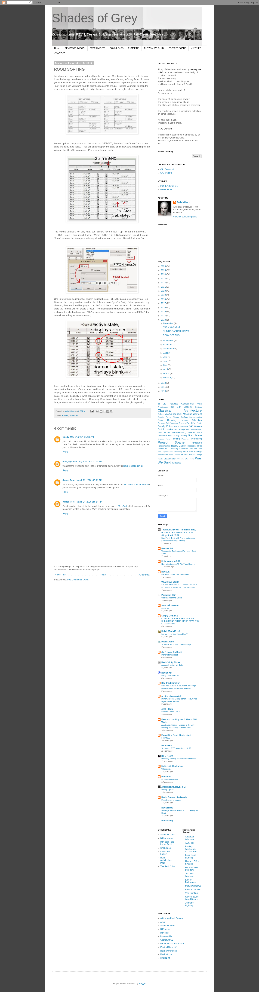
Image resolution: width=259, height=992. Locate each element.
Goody (66, 437)
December (168, 323)
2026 (163, 266)
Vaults (160, 459)
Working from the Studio (171, 598)
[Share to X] (104, 411)
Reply (65, 451)
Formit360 (165, 738)
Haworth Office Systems (192, 862)
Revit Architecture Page (166, 860)
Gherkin (198, 426)
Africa (199, 404)
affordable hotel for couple (136, 484)
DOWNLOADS (117, 48)
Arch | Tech (167, 709)
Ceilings (198, 407)
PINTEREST (166, 189)
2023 (163, 278)
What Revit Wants (170, 582)
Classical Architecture (180, 410)
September (168, 348)
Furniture (184, 426)
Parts (168, 439)
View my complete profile (185, 216)
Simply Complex (169, 616)
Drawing (171, 420)
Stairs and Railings (192, 451)
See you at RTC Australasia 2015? (176, 748)
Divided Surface (180, 417)
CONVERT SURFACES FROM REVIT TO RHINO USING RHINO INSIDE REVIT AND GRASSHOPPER (180, 621)
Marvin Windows (193, 886)
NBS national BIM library (172, 943)
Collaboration (163, 414)
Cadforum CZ (166, 940)
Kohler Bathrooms (190, 881)
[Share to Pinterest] (111, 411)
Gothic (161, 429)
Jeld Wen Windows (189, 874)
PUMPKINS (133, 48)
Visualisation (170, 458)
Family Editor (165, 426)
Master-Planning (179, 432)
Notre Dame (195, 435)
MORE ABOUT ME (169, 186)
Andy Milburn (183, 202)
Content (197, 413)
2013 (163, 320)
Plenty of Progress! (169, 655)
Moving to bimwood (169, 779)
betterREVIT (167, 745)
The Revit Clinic (167, 866)
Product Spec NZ (168, 947)
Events (182, 423)
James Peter (69, 480)
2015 (163, 311)
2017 (163, 303)
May (165, 365)
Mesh (199, 432)
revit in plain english (171, 696)
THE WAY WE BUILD (154, 48)
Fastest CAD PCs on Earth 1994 (175, 574)
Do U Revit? (167, 756)
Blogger (142, 983)
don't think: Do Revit (171, 652)
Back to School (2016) (170, 712)
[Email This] (97, 411)
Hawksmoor (171, 429)
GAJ (191, 426)
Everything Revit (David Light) (176, 735)
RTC (167, 449)
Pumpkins (196, 442)
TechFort (122, 506)
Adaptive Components (182, 404)
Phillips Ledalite (193, 889)
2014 (163, 315)
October (167, 344)
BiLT (172, 407)
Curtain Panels (164, 417)
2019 (163, 295)
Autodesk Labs (167, 834)
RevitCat (165, 572)
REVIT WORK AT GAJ (75, 48)
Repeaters (191, 446)
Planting (176, 439)
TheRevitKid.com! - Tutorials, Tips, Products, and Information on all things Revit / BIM (178, 533)
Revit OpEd (167, 548)
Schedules (73, 415)
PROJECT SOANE (177, 48)
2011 (163, 387)
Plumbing (196, 438)
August (167, 353)
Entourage (173, 423)
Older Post (144, 575)
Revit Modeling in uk (133, 466)
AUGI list (189, 843)
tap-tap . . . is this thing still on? (174, 634)
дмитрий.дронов (169, 605)
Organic (161, 439)
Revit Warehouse (168, 951)
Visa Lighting (191, 893)
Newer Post (60, 575)
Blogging (188, 407)
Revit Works (166, 954)
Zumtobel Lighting (189, 904)
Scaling (174, 448)
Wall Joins (189, 459)
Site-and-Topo (196, 449)
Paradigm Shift (168, 595)
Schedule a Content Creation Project (176, 644)
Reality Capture (179, 446)
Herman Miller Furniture (192, 868)
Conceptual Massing (180, 413)
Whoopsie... (166, 769)
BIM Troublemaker (170, 683)
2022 (163, 282)
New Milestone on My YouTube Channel (178, 564)
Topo (171, 455)
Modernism (162, 436)
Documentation (195, 417)
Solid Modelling (175, 452)
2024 (163, 274)
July (165, 357)
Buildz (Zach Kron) (170, 631)
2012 (163, 383)
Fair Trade (197, 423)
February (167, 377)
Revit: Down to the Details (174, 797)
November (168, 340)
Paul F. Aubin (167, 641)
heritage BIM (183, 429)
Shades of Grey (94, 18)
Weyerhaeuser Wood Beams (192, 898)
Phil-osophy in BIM (170, 561)
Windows (176, 463)
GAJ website (166, 173)
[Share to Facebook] (107, 411)
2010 (163, 391)
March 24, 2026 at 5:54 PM (89, 502)
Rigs (199, 446)
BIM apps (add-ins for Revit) (167, 843)
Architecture (163, 407)
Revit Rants (167, 808)
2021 (163, 287)
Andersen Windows (190, 837)
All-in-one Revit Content (171, 918)
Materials (191, 432)
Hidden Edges (196, 429)
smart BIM (165, 958)
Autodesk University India (172, 665)
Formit (176, 426)
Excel (189, 423)
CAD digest (165, 848)
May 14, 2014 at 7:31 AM (82, 437)
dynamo (184, 420)
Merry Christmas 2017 (171, 675)
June (166, 361)
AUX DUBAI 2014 (171, 327)
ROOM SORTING (171, 335)
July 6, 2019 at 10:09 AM (90, 461)
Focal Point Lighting (190, 856)
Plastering (185, 439)
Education (197, 420)
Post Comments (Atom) (78, 579)
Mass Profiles (164, 432)
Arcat (162, 922)
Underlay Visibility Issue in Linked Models (178, 759)
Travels (184, 454)
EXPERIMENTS (97, 48)
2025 (163, 270)
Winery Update (167, 790)
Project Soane (171, 442)
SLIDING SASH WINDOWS (176, 331)
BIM (179, 406)
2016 (163, 307)
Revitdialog (167, 820)
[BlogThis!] (101, 411)
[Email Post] (92, 411)
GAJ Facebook (167, 169)
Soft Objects (163, 452)
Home (57, 48)
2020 (163, 291)
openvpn (165, 608)
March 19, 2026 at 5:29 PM (89, 480)
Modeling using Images (171, 800)
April (165, 369)
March (166, 373)
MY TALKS (196, 48)
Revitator (166, 776)
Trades (177, 455)
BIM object (165, 929)
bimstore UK (166, 936)
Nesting (184, 436)
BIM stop (164, 933)
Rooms (65, 415)
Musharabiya (174, 435)
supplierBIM (163, 455)
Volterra (180, 459)
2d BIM (162, 404)
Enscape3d (163, 423)
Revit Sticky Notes (170, 662)
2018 (163, 299)
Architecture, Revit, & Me (174, 787)
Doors (160, 420)
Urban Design (195, 455)
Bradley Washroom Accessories (191, 849)
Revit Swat (166, 673)
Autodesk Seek (167, 925)
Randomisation (164, 446)
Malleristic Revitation (172, 766)
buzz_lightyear (70, 461)
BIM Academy (166, 838)
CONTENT (59, 53)
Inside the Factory (165, 852)
